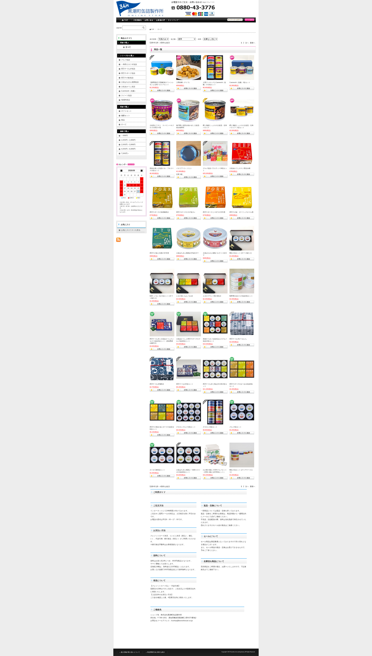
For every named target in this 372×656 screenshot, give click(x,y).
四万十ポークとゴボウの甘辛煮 (214, 212)
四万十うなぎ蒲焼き (157, 384)
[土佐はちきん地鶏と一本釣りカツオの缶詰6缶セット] (188, 455)
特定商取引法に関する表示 (156, 652)
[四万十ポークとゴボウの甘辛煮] (215, 197)
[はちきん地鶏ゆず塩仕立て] (188, 238)
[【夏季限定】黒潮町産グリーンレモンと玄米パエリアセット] (162, 67)
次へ (247, 43)
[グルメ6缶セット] (241, 412)
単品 (123, 120)
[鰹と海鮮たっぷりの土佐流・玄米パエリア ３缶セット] (241, 110)
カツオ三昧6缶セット (157, 470)
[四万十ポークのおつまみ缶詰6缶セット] (241, 369)
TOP (126, 20)
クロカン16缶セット (210, 427)
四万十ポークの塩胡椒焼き (159, 212)
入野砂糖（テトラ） (183, 82)
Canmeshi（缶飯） (128, 91)
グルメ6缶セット (235, 427)
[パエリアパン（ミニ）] (188, 153)
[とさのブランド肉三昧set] (215, 281)
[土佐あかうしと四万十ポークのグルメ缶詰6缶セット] (188, 324)
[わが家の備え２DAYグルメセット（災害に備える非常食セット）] (215, 455)
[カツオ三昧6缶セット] (162, 455)
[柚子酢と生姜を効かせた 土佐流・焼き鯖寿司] (188, 110)
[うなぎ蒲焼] (162, 369)
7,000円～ (125, 153)
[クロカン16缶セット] (215, 412)
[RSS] (118, 240)
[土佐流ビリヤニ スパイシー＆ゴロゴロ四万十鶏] (162, 110)
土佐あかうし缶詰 (128, 87)
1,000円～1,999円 (128, 140)
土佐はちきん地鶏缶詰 (130, 82)
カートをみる (249, 20)
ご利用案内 (137, 20)
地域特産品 (125, 100)
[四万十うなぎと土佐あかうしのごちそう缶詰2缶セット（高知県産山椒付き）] (162, 324)
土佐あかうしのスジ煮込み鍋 (239, 168)
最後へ (252, 43)
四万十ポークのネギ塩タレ (185, 212)
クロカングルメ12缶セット (186, 427)
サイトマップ (173, 20)
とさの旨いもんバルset (184, 296)
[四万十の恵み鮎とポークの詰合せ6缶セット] (162, 412)
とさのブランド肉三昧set (212, 296)
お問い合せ (149, 20)
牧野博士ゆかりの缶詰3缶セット (241, 296)
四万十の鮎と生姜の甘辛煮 (159, 253)
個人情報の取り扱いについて (130, 652)
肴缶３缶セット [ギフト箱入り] (240, 253)
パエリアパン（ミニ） (184, 168)
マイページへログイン (235, 20)
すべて (128, 47)
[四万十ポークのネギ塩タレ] (188, 197)
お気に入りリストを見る (130, 230)
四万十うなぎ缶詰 (128, 69)
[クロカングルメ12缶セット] (188, 412)
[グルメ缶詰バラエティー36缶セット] (215, 153)
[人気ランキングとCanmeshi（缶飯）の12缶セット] (215, 67)
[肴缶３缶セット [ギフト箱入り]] (241, 238)
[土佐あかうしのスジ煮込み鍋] (241, 153)
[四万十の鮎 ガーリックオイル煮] (241, 197)
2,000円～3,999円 (128, 145)
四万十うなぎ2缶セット (184, 384)
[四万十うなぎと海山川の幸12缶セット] (215, 369)
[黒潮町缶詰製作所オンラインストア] (140, 16)
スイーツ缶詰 (126, 95)
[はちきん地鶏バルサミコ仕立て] (215, 238)
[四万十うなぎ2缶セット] (188, 369)
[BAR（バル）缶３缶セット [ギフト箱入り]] (162, 281)
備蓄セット (125, 116)
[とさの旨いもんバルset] (188, 281)
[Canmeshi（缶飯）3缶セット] (241, 67)
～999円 (124, 135)
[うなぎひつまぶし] (241, 324)
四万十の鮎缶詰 (127, 78)
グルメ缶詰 (125, 60)
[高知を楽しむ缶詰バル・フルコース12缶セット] (162, 153)
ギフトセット (126, 111)
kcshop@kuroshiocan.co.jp (182, 621)
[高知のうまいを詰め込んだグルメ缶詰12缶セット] (215, 324)
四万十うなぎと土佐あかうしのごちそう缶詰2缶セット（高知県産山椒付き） (162, 341)
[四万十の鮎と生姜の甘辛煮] (162, 238)
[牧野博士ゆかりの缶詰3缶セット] (241, 281)
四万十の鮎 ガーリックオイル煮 (241, 212)
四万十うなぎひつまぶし (238, 339)
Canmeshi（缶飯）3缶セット (239, 82)
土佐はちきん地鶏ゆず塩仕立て (187, 253)
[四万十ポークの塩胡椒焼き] (162, 197)
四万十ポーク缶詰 (128, 73)
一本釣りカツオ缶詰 (129, 64)
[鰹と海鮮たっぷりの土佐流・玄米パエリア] (215, 110)
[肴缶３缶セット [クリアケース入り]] (241, 455)
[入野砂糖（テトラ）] (188, 67)
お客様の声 (160, 20)
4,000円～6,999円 (128, 149)
